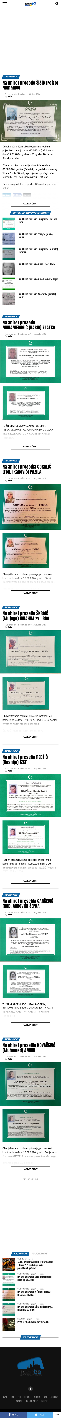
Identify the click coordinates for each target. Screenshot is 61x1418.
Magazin (19, 1401)
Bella (10, 96)
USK (12, 1397)
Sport (27, 1397)
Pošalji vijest (32, 1401)
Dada (10, 336)
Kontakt (44, 1401)
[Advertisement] (30, 42)
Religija (37, 1397)
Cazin (5, 1397)
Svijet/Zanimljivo (51, 1397)
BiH (19, 1397)
